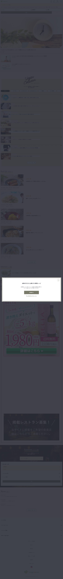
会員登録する (31, 292)
